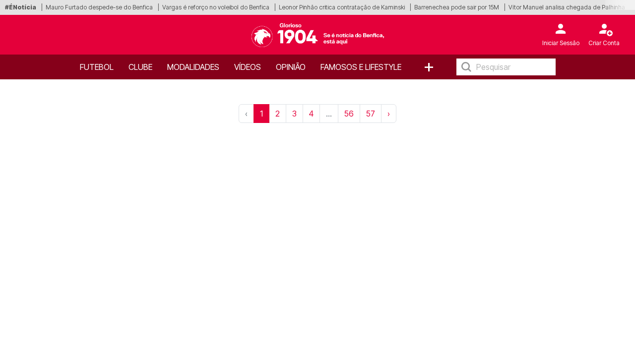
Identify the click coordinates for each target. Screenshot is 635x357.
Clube (140, 67)
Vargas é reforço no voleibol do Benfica (215, 7)
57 (370, 114)
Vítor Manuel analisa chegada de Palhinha (566, 7)
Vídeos (247, 67)
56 (349, 114)
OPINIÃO (291, 67)
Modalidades (193, 67)
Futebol (97, 67)
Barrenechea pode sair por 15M (456, 7)
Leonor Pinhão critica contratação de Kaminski (342, 7)
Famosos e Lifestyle (360, 67)
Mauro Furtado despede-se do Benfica (99, 7)
